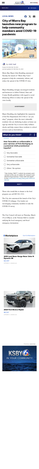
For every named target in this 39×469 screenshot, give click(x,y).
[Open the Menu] (3, 2)
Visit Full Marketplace (29, 235)
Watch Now (33, 2)
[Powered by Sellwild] (32, 344)
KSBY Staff (12, 64)
